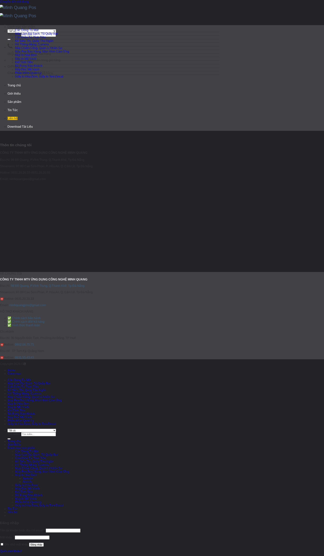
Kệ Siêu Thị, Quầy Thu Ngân (34, 40)
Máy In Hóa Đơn (26, 55)
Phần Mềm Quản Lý (28, 73)
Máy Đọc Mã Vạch (27, 69)
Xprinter (27, 478)
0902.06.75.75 (24, 344)
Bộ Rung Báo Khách (28, 65)
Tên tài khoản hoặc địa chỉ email (22, 530)
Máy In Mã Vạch (25, 58)
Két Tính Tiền (24, 62)
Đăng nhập (36, 544)
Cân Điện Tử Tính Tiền (30, 37)
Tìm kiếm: (14, 34)
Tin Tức (13, 110)
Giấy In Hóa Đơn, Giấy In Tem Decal (39, 76)
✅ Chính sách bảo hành (24, 318)
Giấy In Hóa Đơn (26, 485)
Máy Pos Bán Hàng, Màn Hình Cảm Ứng (42, 51)
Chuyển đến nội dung (14, 1)
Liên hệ (12, 118)
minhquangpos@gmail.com (27, 305)
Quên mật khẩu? (11, 551)
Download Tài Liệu (20, 126)
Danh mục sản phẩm (21, 448)
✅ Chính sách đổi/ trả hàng (26, 321)
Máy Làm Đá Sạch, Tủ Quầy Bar (36, 33)
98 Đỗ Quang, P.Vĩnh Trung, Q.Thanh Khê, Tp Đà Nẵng (47, 285)
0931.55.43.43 (24, 357)
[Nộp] (9, 39)
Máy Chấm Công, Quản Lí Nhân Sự (38, 48)
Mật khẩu (7, 537)
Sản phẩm (14, 101)
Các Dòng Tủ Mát (26, 30)
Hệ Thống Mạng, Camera (32, 44)
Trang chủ (14, 85)
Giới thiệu (14, 93)
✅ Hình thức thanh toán (24, 325)
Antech (27, 481)
